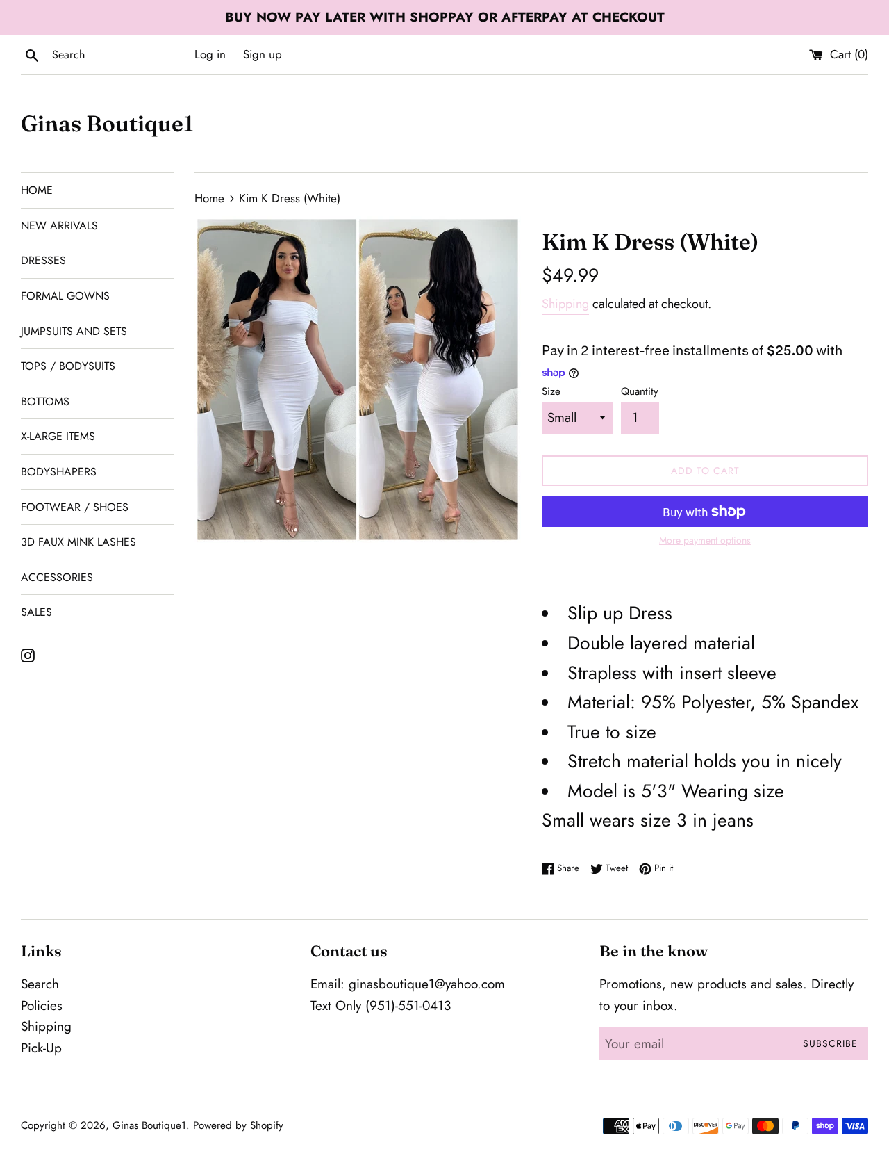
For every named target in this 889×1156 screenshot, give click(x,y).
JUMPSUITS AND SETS (74, 331)
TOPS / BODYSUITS (68, 366)
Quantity (639, 391)
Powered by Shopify (238, 1125)
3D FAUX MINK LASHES (78, 542)
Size (551, 391)
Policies (42, 1005)
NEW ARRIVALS (59, 226)
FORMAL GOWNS (65, 296)
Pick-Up (41, 1048)
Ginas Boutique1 (107, 123)
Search (40, 984)
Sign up (262, 54)
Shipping (565, 304)
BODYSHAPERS (59, 472)
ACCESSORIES (57, 577)
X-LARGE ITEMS (58, 436)
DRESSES (43, 260)
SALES (36, 612)
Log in (210, 54)
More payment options (705, 540)
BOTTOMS (45, 401)
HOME (37, 190)
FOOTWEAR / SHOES (74, 507)
